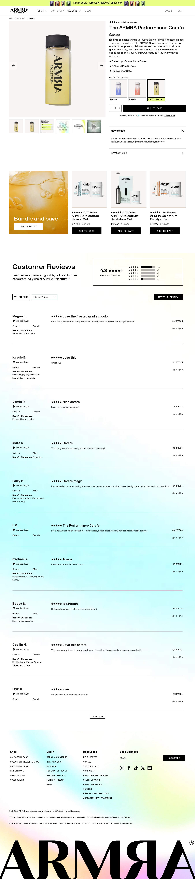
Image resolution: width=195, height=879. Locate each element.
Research (52, 766)
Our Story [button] (57, 10)
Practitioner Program (95, 775)
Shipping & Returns (48, 823)
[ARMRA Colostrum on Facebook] (129, 769)
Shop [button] (40, 10)
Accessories (17, 780)
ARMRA (19, 811)
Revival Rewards (56, 775)
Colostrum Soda (19, 766)
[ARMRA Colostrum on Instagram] (122, 769)
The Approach (54, 762)
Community (89, 771)
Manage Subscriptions (96, 793)
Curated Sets (17, 775)
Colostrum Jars (19, 757)
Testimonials (90, 766)
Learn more (169, 115)
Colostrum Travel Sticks (24, 762)
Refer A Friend (55, 780)
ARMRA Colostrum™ (57, 757)
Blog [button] (88, 10)
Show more (97, 716)
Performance (17, 771)
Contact (87, 762)
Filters (22, 297)
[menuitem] (27, 757)
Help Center (90, 757)
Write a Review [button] (168, 297)
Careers (87, 789)
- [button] (111, 108)
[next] (102, 66)
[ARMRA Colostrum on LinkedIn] (150, 769)
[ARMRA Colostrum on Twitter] (143, 769)
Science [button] (72, 10)
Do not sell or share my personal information (112, 823)
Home (11, 18)
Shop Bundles (28, 226)
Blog (49, 784)
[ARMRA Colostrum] (19, 10)
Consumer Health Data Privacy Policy (74, 823)
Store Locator (91, 780)
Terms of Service (30, 823)
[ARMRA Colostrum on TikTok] (136, 769)
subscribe (174, 758)
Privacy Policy (15, 823)
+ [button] (119, 108)
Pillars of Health (57, 771)
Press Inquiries (92, 784)
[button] (123, 22)
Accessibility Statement (97, 798)
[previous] (13, 66)
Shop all (21, 18)
